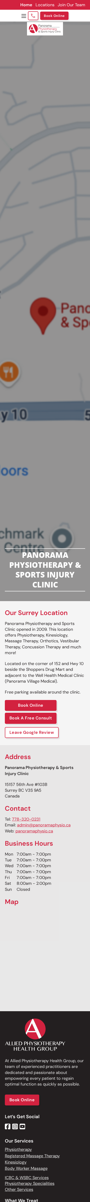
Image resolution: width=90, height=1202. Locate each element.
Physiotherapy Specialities (29, 1183)
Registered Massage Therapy (32, 1156)
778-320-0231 (26, 819)
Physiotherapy (18, 1149)
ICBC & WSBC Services (27, 1177)
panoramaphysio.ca (34, 831)
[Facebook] (7, 1126)
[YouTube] (22, 1126)
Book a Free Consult (30, 718)
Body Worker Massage (26, 1168)
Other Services (19, 1189)
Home (26, 5)
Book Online (54, 16)
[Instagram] (15, 1126)
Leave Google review (31, 732)
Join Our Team (71, 5)
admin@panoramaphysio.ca (44, 825)
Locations (45, 5)
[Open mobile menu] (23, 16)
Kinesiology (16, 1162)
